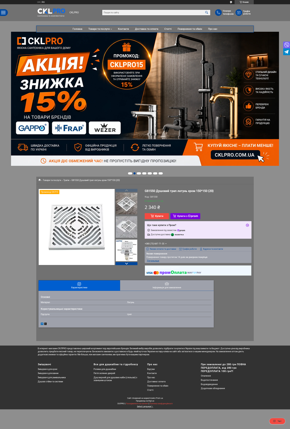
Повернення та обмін (190, 29)
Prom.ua (159, 398)
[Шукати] (206, 12)
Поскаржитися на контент (137, 404)
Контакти (123, 29)
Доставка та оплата (146, 29)
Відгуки (151, 369)
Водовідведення (209, 384)
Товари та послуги (99, 29)
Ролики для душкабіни (105, 369)
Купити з (182, 216)
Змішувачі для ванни (48, 373)
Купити (159, 216)
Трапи (66, 180)
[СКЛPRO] (52, 12)
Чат (280, 421)
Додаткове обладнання (213, 388)
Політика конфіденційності (161, 404)
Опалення (206, 376)
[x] (45, 324)
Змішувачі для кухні (47, 369)
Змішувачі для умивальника (52, 377)
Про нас (212, 29)
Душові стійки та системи (50, 381)
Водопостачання (209, 380)
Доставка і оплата (156, 381)
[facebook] (42, 324)
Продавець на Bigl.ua (145, 401)
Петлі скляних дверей (104, 373)
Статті (168, 29)
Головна (77, 29)
